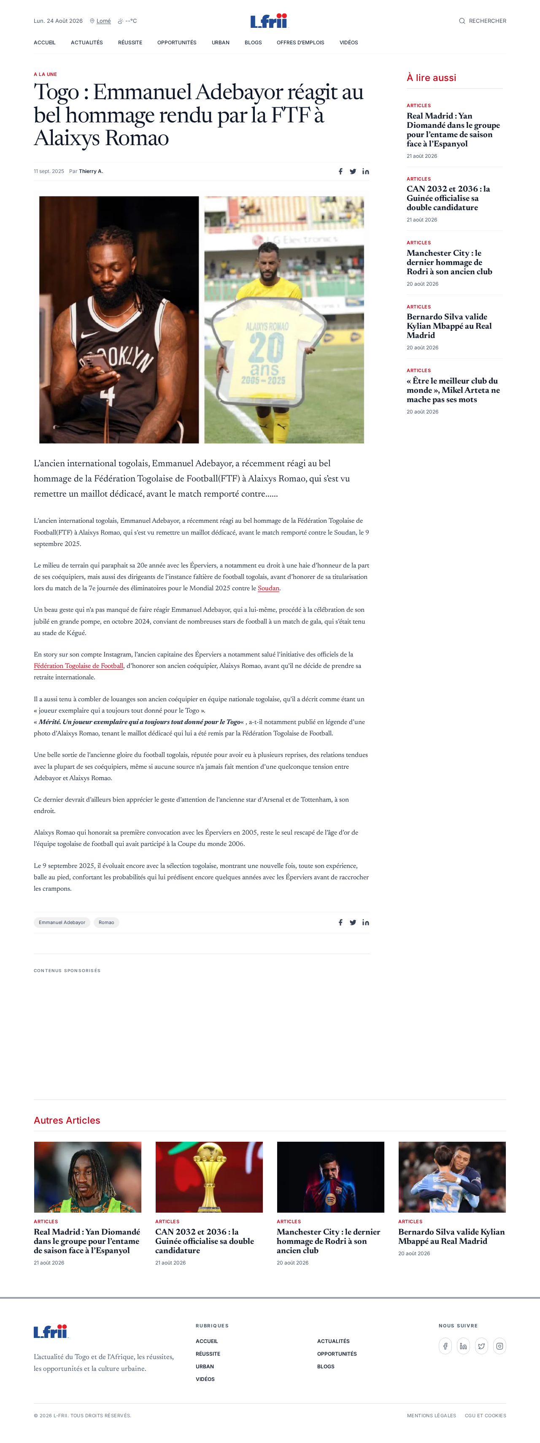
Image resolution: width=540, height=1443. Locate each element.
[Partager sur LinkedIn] (366, 171)
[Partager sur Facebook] (340, 171)
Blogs (253, 42)
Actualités (87, 42)
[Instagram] (499, 1346)
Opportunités (177, 42)
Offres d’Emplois (300, 42)
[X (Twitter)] (481, 1346)
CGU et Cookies (485, 1416)
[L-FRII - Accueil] (270, 21)
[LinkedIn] (463, 1346)
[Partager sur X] (353, 171)
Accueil (45, 42)
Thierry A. (91, 171)
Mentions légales (431, 1416)
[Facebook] (445, 1346)
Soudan (268, 588)
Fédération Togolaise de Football (78, 666)
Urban (221, 42)
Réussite (130, 42)
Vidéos (349, 42)
